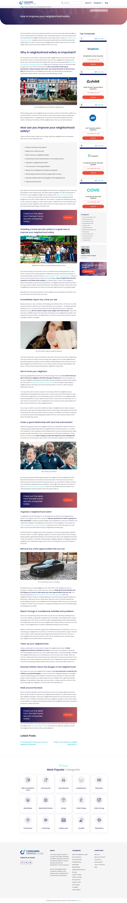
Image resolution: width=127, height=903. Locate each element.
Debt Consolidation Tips (89, 217)
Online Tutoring (77, 877)
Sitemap (78, 900)
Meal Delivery (76, 867)
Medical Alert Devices (78, 869)
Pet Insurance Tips (88, 236)
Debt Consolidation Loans (80, 854)
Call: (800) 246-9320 (93, 133)
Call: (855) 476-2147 (93, 93)
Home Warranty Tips (88, 221)
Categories (97, 3)
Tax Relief (75, 887)
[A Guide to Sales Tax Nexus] (86, 251)
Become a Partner (99, 857)
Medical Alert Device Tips (89, 229)
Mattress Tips (86, 225)
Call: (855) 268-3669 (93, 202)
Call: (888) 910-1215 (93, 60)
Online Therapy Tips (88, 234)
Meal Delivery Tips (87, 227)
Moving (74, 872)
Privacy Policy (98, 862)
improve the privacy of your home (42, 382)
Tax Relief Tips (86, 240)
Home (22, 7)
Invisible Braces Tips (88, 223)
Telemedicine (76, 890)
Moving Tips (86, 232)
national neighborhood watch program (32, 525)
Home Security (76, 857)
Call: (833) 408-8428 (93, 168)
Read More (84, 258)
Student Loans (76, 882)
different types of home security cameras (47, 595)
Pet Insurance (76, 880)
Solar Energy (76, 885)
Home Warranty (77, 859)
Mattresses (75, 864)
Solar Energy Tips (87, 238)
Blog (106, 3)
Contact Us (97, 859)
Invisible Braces (76, 862)
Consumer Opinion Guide (39, 726)
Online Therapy (76, 875)
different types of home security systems (57, 276)
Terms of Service (99, 864)
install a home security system (35, 486)
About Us (88, 3)
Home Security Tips (88, 219)
